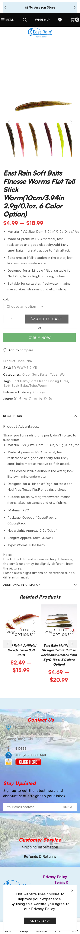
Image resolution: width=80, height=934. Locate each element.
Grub (26, 374)
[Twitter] (15, 399)
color (7, 299)
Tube (53, 374)
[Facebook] (20, 399)
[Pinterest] (30, 399)
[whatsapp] (45, 399)
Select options (23, 632)
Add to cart (49, 319)
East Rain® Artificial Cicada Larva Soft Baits (21, 650)
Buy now (42, 338)
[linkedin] (40, 399)
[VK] (25, 399)
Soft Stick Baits (16, 386)
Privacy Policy (43, 909)
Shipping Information (40, 847)
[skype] (50, 399)
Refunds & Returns (40, 856)
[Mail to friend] (35, 399)
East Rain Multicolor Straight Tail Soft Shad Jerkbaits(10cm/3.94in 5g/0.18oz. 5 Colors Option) (59, 654)
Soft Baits (40, 374)
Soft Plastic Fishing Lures (48, 381)
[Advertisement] (40, 42)
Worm (64, 374)
